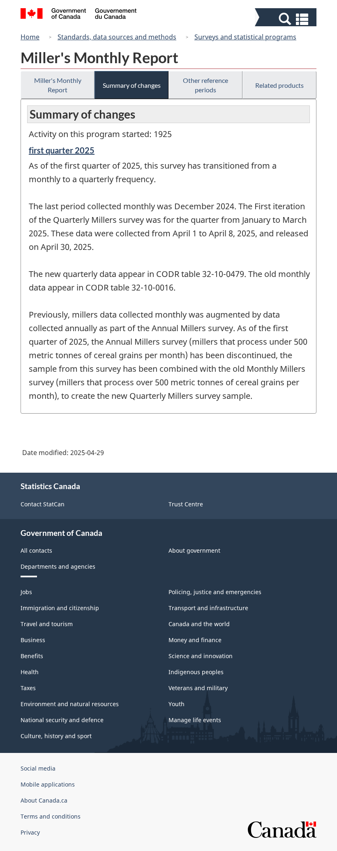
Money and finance (195, 640)
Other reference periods (205, 85)
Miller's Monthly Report (57, 85)
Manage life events (194, 720)
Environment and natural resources (70, 704)
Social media (38, 768)
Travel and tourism (47, 624)
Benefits (32, 656)
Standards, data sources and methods (117, 36)
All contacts (36, 550)
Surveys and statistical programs (245, 36)
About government (194, 550)
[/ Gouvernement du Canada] (79, 14)
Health (30, 672)
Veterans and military (198, 688)
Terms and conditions (51, 816)
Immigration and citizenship (60, 608)
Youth (176, 704)
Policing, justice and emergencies (214, 592)
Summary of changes (132, 85)
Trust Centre (185, 504)
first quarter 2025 (62, 150)
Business (33, 640)
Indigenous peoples (196, 672)
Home (30, 36)
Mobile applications (48, 784)
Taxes (28, 688)
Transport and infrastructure (208, 608)
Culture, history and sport (56, 736)
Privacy (30, 832)
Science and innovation (200, 656)
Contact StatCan (43, 504)
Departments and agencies (58, 566)
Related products (279, 85)
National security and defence (62, 720)
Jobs (26, 592)
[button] (286, 19)
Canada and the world (199, 624)
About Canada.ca (44, 800)
